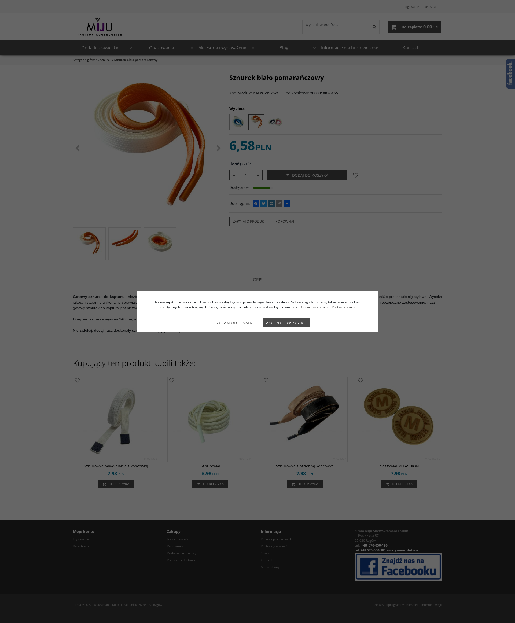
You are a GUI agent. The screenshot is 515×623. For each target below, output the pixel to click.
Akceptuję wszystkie (286, 322)
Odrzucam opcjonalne (232, 322)
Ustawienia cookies (314, 307)
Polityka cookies (343, 307)
